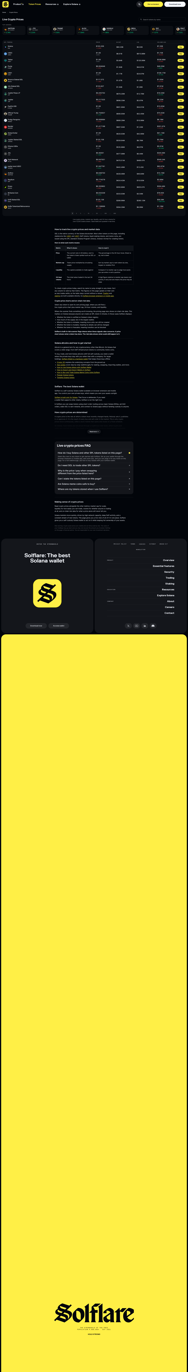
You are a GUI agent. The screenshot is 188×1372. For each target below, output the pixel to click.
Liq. (138, 42)
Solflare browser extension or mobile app (98, 296)
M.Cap (118, 42)
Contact (169, 613)
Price (98, 42)
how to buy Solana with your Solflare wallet (98, 460)
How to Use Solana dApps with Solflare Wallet (74, 367)
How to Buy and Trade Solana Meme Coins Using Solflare (78, 372)
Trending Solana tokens (65, 378)
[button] (94, 452)
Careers (169, 607)
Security (169, 572)
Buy (180, 47)
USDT (77, 236)
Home (4, 12)
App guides (61, 365)
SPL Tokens (8, 42)
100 (105, 213)
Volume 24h (161, 42)
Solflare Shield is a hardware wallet (75, 359)
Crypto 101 (61, 362)
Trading (106, 293)
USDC (69, 236)
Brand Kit (164, 544)
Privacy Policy (120, 544)
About (170, 601)
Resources (168, 589)
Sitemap (152, 544)
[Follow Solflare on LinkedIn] (144, 625)
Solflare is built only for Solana (66, 397)
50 (97, 213)
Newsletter (140, 549)
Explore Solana (165, 595)
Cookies (142, 544)
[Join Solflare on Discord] (153, 625)
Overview (168, 560)
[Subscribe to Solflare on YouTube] (136, 625)
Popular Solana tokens (65, 375)
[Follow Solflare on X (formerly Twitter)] (128, 625)
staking (57, 296)
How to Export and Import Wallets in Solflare (73, 370)
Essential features (163, 566)
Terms (133, 544)
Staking (169, 584)
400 (114, 213)
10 (88, 213)
